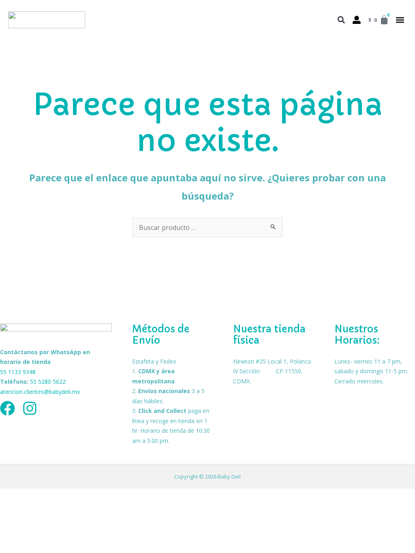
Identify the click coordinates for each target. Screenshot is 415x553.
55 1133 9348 (18, 372)
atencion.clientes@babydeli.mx (40, 392)
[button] (399, 20)
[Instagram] (29, 408)
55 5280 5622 (48, 381)
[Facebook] (7, 408)
